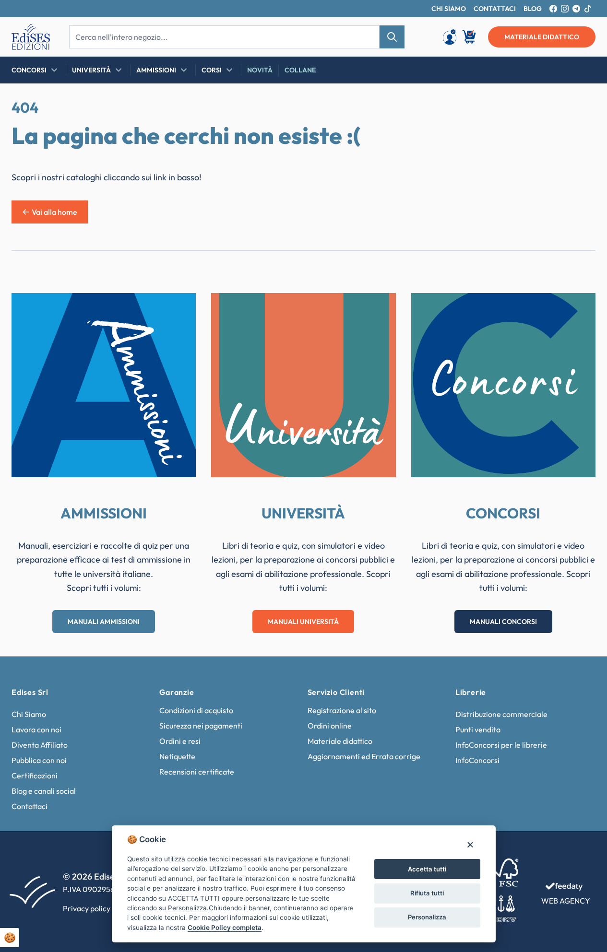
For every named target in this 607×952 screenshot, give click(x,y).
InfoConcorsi (477, 760)
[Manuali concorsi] (503, 385)
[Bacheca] (449, 37)
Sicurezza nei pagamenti (200, 725)
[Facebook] (553, 8)
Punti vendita (477, 729)
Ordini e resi (180, 741)
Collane (300, 70)
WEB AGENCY (565, 900)
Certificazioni (35, 775)
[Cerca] (392, 36)
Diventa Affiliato (40, 745)
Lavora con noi (36, 729)
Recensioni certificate (196, 771)
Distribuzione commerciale (501, 714)
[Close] (470, 844)
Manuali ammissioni (104, 621)
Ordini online (330, 725)
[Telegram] (576, 8)
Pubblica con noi (39, 760)
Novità (260, 70)
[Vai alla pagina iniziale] (31, 37)
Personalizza (427, 917)
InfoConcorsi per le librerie (501, 745)
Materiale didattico (340, 741)
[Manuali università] (303, 385)
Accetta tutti (427, 869)
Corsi (212, 70)
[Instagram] (565, 8)
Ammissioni (156, 70)
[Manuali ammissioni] (104, 385)
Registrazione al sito (342, 710)
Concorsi (29, 70)
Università (91, 70)
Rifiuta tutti (427, 893)
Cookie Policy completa (225, 927)
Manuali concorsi (503, 621)
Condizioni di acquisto (196, 710)
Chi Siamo (29, 714)
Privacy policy (86, 908)
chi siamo (448, 8)
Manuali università (303, 621)
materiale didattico (541, 37)
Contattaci (30, 806)
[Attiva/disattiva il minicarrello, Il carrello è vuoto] (469, 37)
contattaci (495, 8)
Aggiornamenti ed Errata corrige (364, 756)
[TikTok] (588, 8)
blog (533, 8)
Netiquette (177, 756)
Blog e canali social (44, 791)
